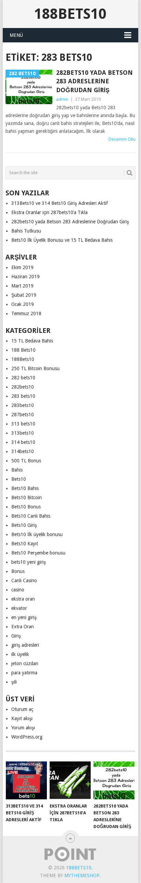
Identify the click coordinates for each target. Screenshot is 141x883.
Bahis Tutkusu (26, 231)
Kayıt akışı (22, 718)
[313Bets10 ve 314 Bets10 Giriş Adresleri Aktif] (26, 780)
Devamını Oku (122, 139)
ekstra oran (23, 599)
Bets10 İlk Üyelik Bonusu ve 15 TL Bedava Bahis (62, 240)
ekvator (19, 608)
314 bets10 (23, 442)
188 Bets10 (23, 350)
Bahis (17, 470)
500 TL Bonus (26, 460)
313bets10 (22, 433)
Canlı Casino (24, 580)
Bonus (18, 571)
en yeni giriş (24, 617)
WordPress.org (26, 737)
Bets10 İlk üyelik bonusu (37, 534)
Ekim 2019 (22, 267)
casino (17, 589)
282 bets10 (23, 377)
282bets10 (22, 387)
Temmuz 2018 (26, 313)
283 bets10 (23, 396)
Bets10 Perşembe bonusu (38, 553)
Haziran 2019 (25, 276)
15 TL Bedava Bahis (32, 341)
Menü (16, 35)
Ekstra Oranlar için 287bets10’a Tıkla (49, 212)
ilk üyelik (20, 654)
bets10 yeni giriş (28, 562)
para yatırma (24, 672)
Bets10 (18, 479)
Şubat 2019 (23, 295)
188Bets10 (70, 13)
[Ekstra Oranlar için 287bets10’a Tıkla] (70, 780)
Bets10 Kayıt (24, 543)
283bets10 (22, 405)
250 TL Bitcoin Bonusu (35, 368)
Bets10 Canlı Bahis (30, 516)
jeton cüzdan (24, 663)
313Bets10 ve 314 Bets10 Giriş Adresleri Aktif (59, 203)
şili (14, 682)
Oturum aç (22, 709)
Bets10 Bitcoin (26, 497)
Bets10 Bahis (25, 488)
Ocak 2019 (22, 304)
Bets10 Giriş (24, 525)
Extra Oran (22, 626)
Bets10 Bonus (26, 506)
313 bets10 (23, 423)
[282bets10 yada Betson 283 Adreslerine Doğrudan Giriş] (113, 780)
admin (62, 99)
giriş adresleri (25, 645)
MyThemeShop (81, 875)
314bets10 (22, 451)
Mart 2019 (22, 286)
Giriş (16, 636)
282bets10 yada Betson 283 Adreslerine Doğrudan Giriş (94, 81)
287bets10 (22, 414)
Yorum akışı (23, 727)
